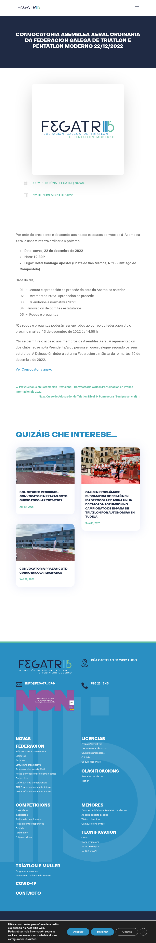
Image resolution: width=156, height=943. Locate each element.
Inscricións (22, 815)
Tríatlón (85, 781)
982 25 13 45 (100, 683)
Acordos (20, 761)
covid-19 (26, 884)
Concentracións (90, 842)
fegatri (65, 183)
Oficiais (85, 758)
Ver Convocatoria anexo (34, 369)
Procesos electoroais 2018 (30, 769)
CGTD (84, 838)
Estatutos (21, 756)
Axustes (30, 939)
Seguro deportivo (91, 762)
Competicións (45, 183)
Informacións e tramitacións (31, 752)
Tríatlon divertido (90, 819)
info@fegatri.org (40, 683)
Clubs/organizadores (93, 753)
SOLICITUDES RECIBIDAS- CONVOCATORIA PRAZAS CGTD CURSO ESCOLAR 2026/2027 (43, 496)
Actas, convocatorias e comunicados (36, 774)
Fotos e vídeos (24, 837)
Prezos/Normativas (91, 744)
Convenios (22, 778)
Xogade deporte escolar (94, 815)
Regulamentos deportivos (30, 824)
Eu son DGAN (88, 851)
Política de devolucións (28, 819)
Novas (80, 183)
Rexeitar (102, 932)
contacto (28, 894)
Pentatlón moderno (92, 777)
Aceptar (78, 932)
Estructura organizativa (28, 765)
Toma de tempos (90, 847)
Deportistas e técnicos (94, 749)
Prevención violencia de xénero (33, 876)
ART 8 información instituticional (34, 792)
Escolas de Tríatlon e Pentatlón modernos (104, 811)
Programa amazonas (27, 871)
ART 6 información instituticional (34, 787)
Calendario (22, 811)
